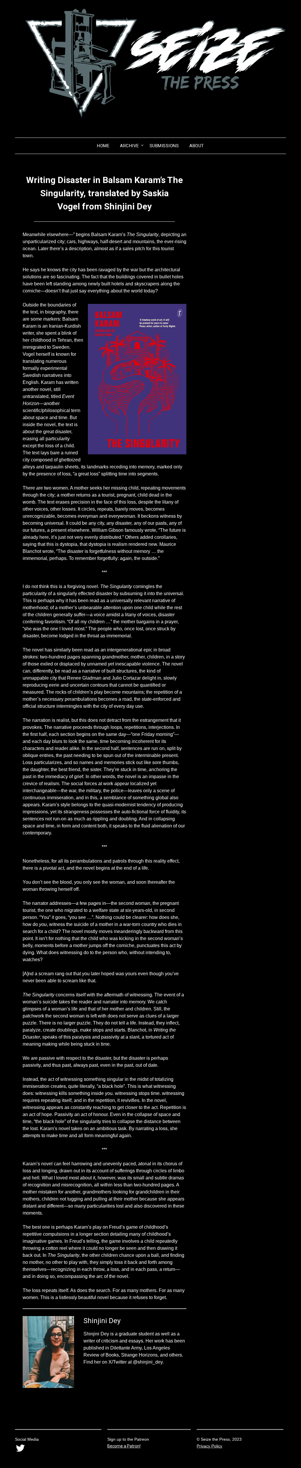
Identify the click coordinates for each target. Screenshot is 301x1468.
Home (103, 145)
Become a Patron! (124, 1446)
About (196, 145)
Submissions (164, 145)
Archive (129, 145)
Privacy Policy (209, 1446)
